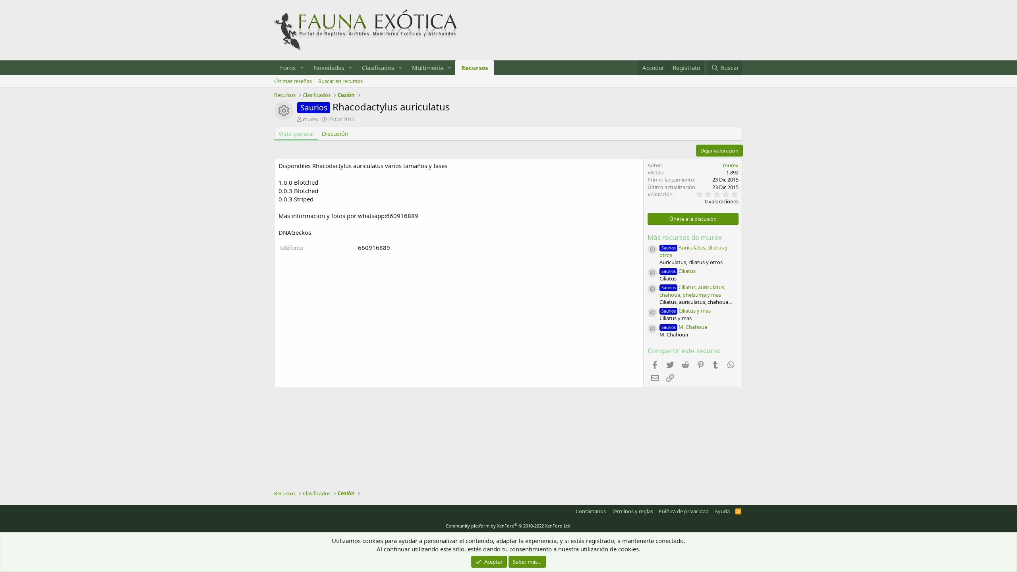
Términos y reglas (632, 511)
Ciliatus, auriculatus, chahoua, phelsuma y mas (692, 291)
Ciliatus (678, 270)
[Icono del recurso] (652, 249)
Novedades (328, 68)
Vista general (296, 133)
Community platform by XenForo (509, 526)
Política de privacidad (684, 511)
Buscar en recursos (340, 81)
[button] (301, 67)
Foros (288, 68)
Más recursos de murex (685, 237)
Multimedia (427, 68)
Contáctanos (591, 511)
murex (310, 119)
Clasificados (378, 68)
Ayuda (722, 511)
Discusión (335, 133)
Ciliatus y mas (686, 310)
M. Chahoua (684, 326)
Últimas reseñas (293, 81)
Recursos (474, 68)
